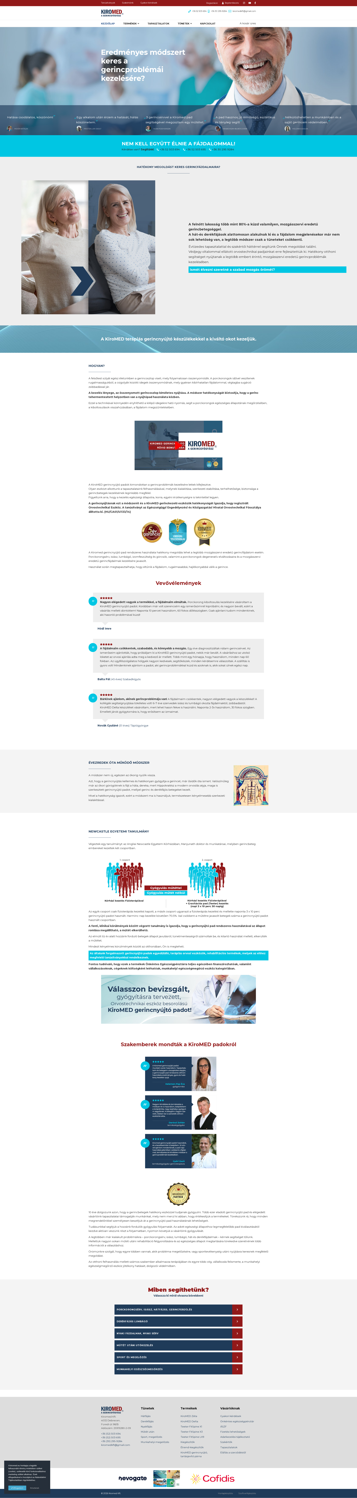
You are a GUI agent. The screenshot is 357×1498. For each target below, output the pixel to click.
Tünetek (183, 23)
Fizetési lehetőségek (232, 1431)
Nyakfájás (146, 1426)
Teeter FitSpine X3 (192, 1431)
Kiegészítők (188, 1442)
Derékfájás (147, 1421)
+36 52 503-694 (199, 11)
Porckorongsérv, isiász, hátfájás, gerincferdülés (154, 1309)
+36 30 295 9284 (222, 149)
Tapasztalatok (158, 23)
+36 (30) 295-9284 (111, 1441)
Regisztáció (212, 3)
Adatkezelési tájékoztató (235, 1437)
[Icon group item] (244, 3)
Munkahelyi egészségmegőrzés (140, 1369)
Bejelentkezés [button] (232, 3)
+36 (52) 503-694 (111, 1433)
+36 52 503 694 (169, 149)
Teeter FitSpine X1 (191, 1426)
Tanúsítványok (108, 3)
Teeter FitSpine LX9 (192, 1437)
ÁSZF (223, 1426)
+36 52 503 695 (195, 149)
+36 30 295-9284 (219, 11)
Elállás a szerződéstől (233, 1452)
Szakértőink (127, 3)
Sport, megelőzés (151, 1437)
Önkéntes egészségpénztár (237, 1421)
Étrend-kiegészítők (192, 1447)
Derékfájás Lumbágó (132, 1321)
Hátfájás (146, 1416)
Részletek (34, 1488)
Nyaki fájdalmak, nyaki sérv (138, 1333)
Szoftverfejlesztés (247, 1493)
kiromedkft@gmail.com (244, 11)
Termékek (130, 23)
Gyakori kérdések (148, 3)
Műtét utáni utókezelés (135, 1345)
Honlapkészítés (225, 1493)
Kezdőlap (108, 23)
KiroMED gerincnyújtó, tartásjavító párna (194, 1454)
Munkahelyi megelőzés (155, 1442)
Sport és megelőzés (132, 1357)
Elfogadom (18, 1488)
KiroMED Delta (189, 1421)
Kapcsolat (207, 23)
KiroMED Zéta (189, 1416)
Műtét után (147, 1431)
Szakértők (226, 1442)
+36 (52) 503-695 (111, 1437)
